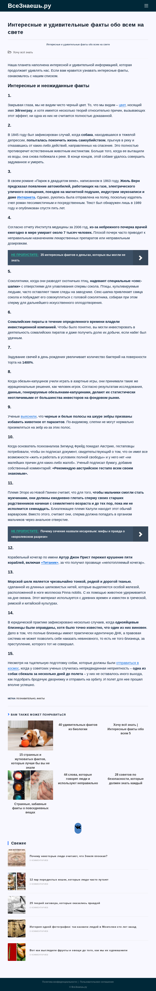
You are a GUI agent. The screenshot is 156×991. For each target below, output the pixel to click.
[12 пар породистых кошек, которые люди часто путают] (16, 881)
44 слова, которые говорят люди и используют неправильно (78, 779)
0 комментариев (39, 860)
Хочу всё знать (23, 52)
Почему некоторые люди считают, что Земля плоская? (68, 856)
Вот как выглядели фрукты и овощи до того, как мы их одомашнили (78, 950)
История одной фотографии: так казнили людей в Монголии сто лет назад (83, 926)
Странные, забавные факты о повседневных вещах (30, 808)
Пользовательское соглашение (97, 982)
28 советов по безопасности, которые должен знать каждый (126, 779)
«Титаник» (49, 562)
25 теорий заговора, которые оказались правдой (65, 903)
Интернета (26, 197)
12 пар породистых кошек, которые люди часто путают (69, 879)
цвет (122, 105)
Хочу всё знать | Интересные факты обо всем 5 (125, 729)
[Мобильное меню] (146, 6)
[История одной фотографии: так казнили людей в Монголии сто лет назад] (16, 928)
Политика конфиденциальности (59, 982)
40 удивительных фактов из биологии (78, 727)
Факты (41, 698)
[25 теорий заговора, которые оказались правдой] (16, 905)
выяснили (29, 416)
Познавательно (26, 698)
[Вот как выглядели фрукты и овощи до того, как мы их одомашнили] (16, 952)
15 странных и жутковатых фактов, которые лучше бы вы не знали (30, 761)
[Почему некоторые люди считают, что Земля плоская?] (16, 857)
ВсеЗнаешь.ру (29, 5)
